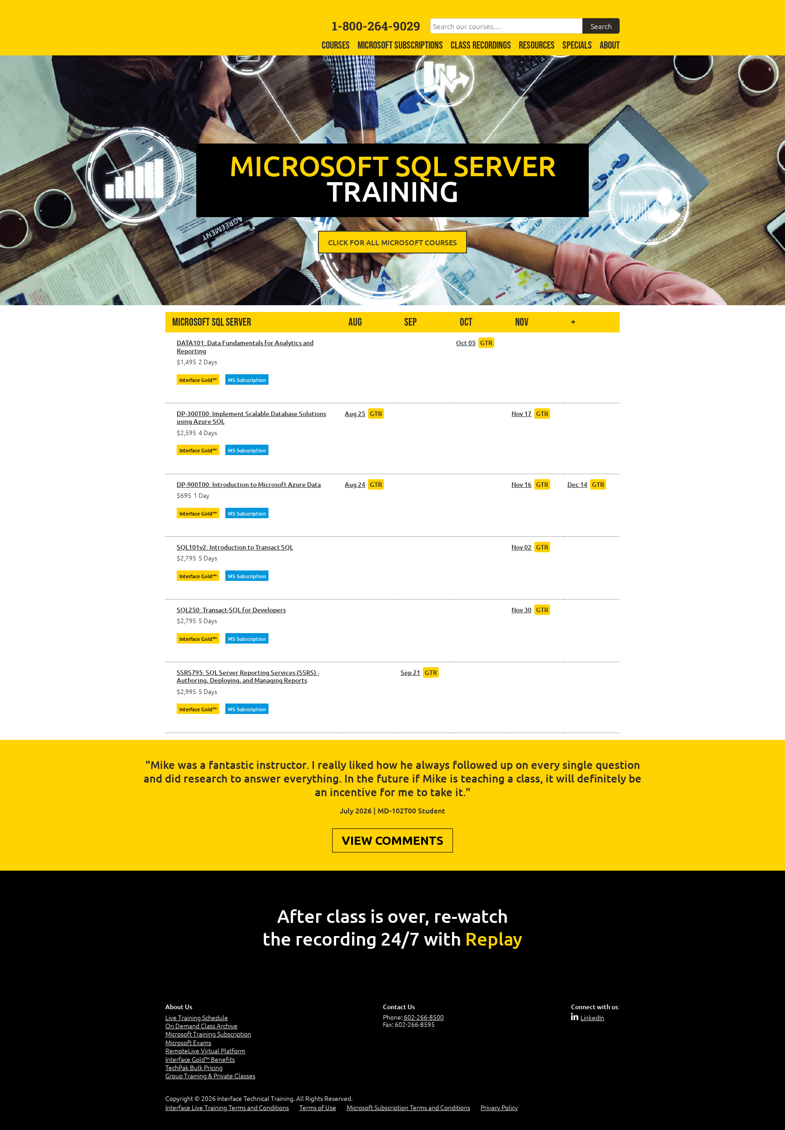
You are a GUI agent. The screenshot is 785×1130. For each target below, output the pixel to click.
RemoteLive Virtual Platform (205, 1050)
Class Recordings (481, 45)
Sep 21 (410, 672)
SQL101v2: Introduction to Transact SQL (235, 547)
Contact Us (399, 1006)
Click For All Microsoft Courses (392, 242)
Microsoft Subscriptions (400, 45)
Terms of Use (317, 1107)
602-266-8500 (424, 1016)
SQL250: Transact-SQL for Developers (231, 610)
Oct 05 (466, 342)
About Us (178, 1006)
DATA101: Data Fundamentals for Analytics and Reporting (245, 347)
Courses (336, 45)
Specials (577, 45)
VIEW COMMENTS (392, 840)
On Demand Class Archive (201, 1025)
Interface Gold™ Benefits (200, 1059)
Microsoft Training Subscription (208, 1033)
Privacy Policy (499, 1107)
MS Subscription (247, 380)
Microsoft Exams (188, 1042)
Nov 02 (522, 547)
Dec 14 (577, 484)
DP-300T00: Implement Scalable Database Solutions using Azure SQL (251, 418)
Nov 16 (522, 484)
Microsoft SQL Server (211, 322)
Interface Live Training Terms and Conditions (227, 1107)
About (610, 45)
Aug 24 (355, 484)
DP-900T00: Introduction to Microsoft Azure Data (249, 485)
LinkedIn (592, 1017)
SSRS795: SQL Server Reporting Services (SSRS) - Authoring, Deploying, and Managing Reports (248, 676)
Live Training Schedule (196, 1017)
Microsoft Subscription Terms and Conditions (408, 1107)
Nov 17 (522, 413)
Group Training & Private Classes (210, 1075)
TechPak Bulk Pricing (194, 1067)
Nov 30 (522, 609)
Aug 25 (355, 413)
